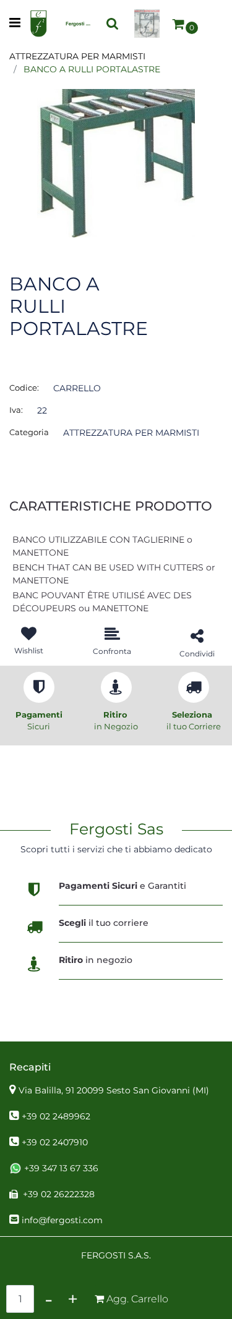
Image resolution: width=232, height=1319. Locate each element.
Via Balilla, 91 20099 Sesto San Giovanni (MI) (114, 1090)
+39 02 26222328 (59, 1194)
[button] (116, 162)
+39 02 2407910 (55, 1142)
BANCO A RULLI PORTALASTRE (92, 69)
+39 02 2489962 (56, 1116)
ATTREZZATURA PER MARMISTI (77, 56)
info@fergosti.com (62, 1220)
